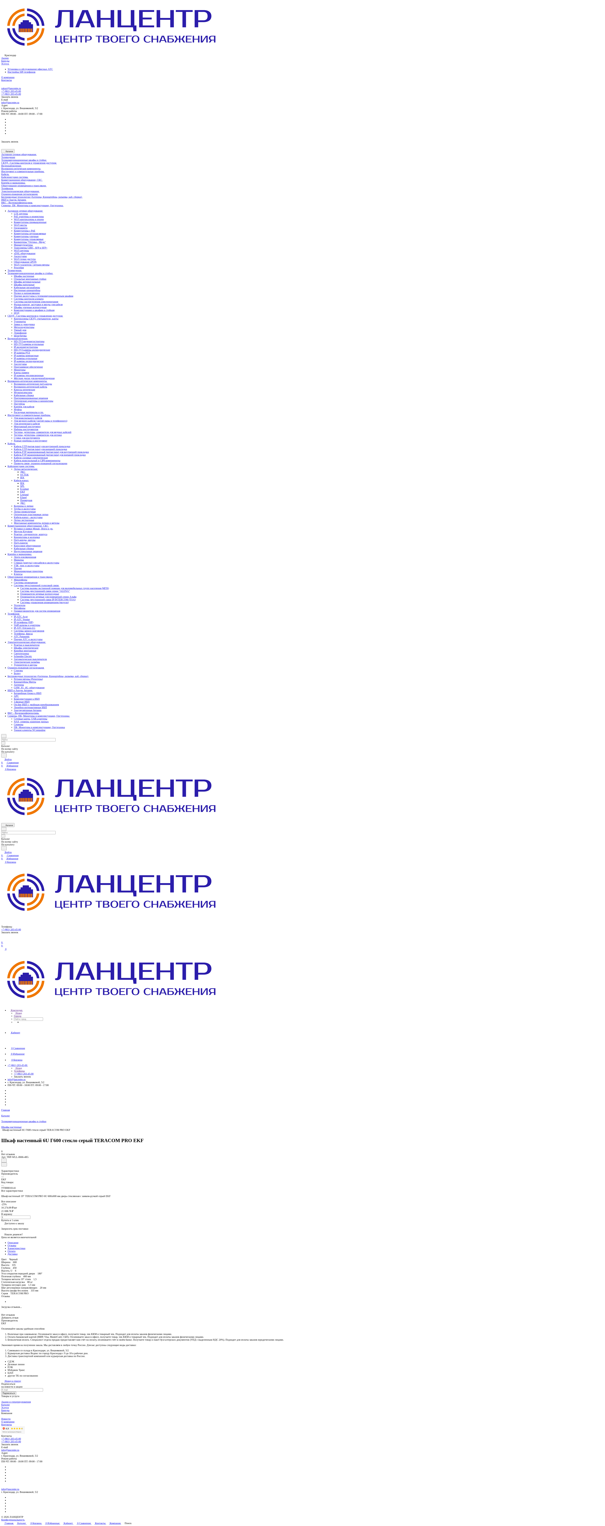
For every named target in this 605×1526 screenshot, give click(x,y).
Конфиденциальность (13, 1519)
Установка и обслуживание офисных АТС (30, 69)
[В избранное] (4, 1160)
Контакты (6, 1424)
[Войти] (2, 939)
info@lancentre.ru (10, 102)
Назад (18, 1013)
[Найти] (4, 755)
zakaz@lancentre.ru (11, 88)
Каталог (5, 1404)
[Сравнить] (4, 1164)
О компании (7, 1421)
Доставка (12, 1254)
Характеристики (16, 1248)
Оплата (11, 1251)
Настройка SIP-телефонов (21, 72)
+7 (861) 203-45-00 (11, 91)
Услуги (5, 1407)
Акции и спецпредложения (16, 1402)
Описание (13, 1242)
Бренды (5, 1410)
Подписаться (9, 1393)
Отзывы (12, 1245)
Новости (6, 1419)
